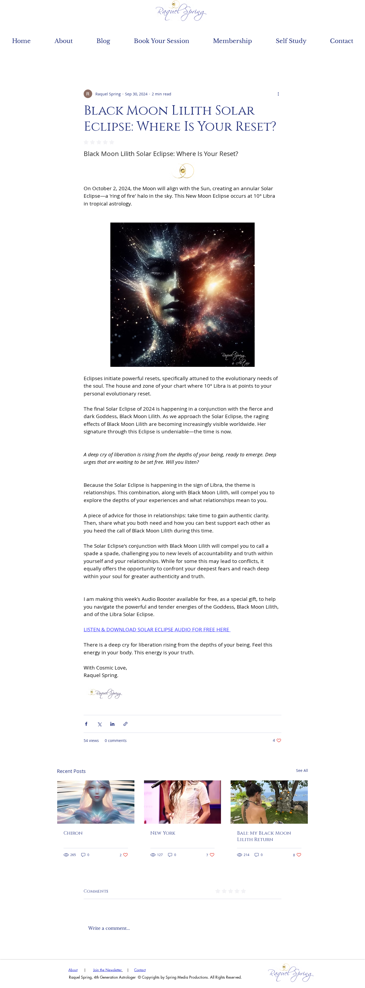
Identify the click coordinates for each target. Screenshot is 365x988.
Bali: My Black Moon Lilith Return (264, 836)
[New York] (182, 802)
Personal (157, 57)
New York (162, 833)
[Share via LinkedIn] (112, 723)
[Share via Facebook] (86, 723)
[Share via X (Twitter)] (99, 723)
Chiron (73, 833)
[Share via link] (125, 723)
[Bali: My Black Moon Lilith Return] (269, 802)
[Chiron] (95, 802)
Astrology (115, 57)
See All (302, 770)
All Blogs (72, 57)
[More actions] (278, 94)
